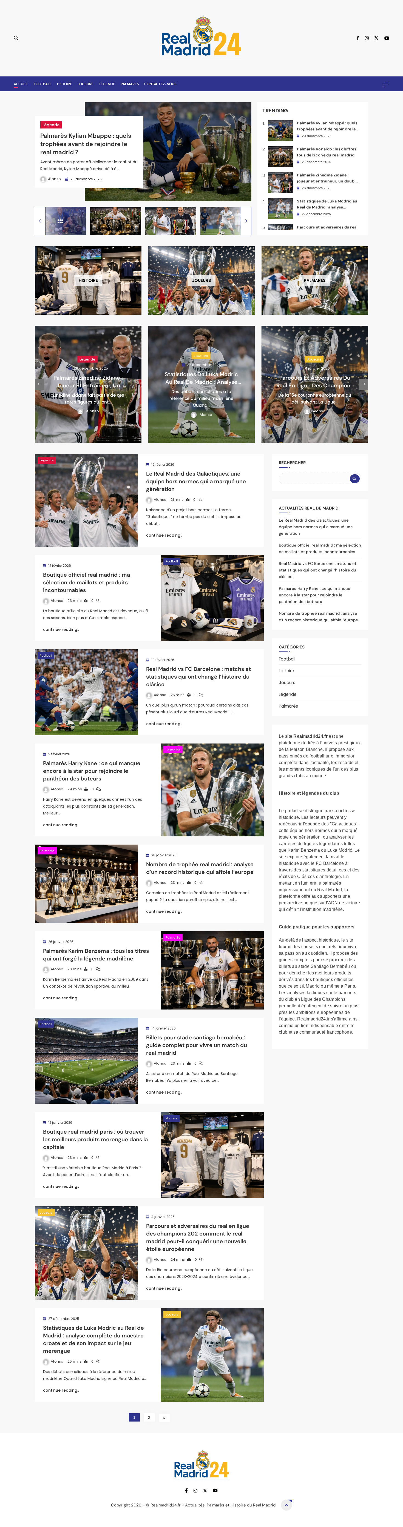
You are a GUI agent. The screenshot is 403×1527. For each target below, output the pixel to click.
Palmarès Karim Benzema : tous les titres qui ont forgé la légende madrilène (96, 954)
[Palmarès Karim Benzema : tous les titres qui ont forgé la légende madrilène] (212, 970)
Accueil (21, 84)
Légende (107, 84)
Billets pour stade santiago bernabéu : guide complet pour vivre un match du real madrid (196, 1045)
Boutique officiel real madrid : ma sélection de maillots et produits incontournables (86, 582)
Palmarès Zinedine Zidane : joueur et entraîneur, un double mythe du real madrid (327, 181)
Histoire (64, 84)
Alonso (54, 179)
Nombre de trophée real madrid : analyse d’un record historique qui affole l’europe (200, 868)
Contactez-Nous (160, 84)
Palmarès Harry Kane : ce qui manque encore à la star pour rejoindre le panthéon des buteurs (91, 771)
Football (43, 84)
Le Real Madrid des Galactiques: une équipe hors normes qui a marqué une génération (196, 481)
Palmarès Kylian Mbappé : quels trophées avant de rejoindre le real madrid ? (85, 144)
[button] (40, 221)
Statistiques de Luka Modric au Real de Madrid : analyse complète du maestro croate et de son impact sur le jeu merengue (93, 1339)
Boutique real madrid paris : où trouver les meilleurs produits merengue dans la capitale (95, 1139)
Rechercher (292, 462)
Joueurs (85, 84)
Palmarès (130, 84)
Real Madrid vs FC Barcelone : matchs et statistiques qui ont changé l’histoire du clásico (198, 676)
